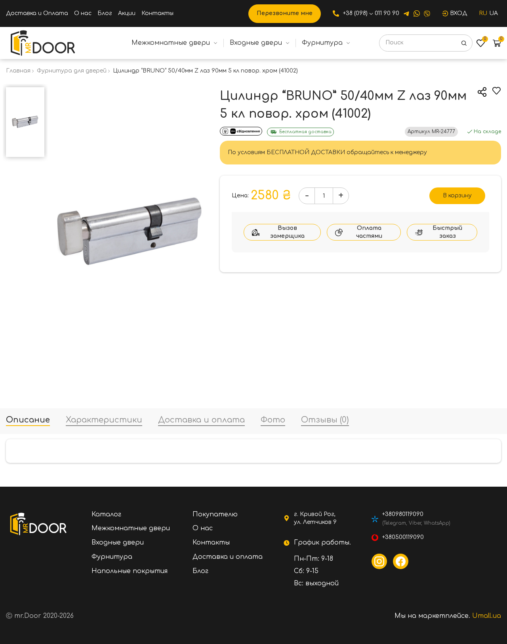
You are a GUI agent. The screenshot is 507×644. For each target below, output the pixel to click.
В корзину (457, 196)
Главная (18, 71)
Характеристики (104, 420)
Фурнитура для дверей (72, 71)
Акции (126, 13)
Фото (273, 420)
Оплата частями (369, 232)
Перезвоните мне (285, 13)
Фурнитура (322, 42)
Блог (104, 13)
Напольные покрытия (129, 571)
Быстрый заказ (447, 232)
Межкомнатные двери (171, 42)
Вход (458, 13)
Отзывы (325, 420)
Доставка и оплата (201, 420)
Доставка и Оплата (37, 13)
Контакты (157, 13)
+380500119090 (403, 537)
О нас (82, 13)
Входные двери (256, 42)
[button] (25, 92)
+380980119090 (402, 514)
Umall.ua (486, 615)
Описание (28, 420)
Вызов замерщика (287, 232)
